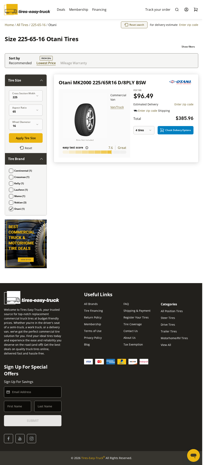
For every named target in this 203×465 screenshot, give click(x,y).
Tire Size (14, 80)
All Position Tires (172, 311)
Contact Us (131, 331)
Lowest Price (46, 63)
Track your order (157, 9)
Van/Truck (117, 107)
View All (166, 345)
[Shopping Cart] (196, 9)
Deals (61, 9)
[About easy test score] (86, 147)
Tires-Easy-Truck (93, 458)
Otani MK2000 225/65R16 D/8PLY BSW (102, 82)
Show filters (188, 46)
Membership (78, 9)
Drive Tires (168, 324)
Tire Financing (93, 311)
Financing (99, 9)
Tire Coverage (133, 324)
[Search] (177, 9)
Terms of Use (93, 331)
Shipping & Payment (137, 311)
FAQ (126, 304)
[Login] (186, 9)
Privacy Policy (93, 338)
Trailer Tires (169, 331)
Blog (87, 344)
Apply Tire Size (26, 138)
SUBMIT (33, 420)
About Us (130, 338)
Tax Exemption (133, 344)
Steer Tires (168, 318)
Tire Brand (16, 159)
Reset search (136, 24)
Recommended (20, 63)
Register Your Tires (136, 317)
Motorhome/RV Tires (174, 338)
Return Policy (93, 317)
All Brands (91, 304)
